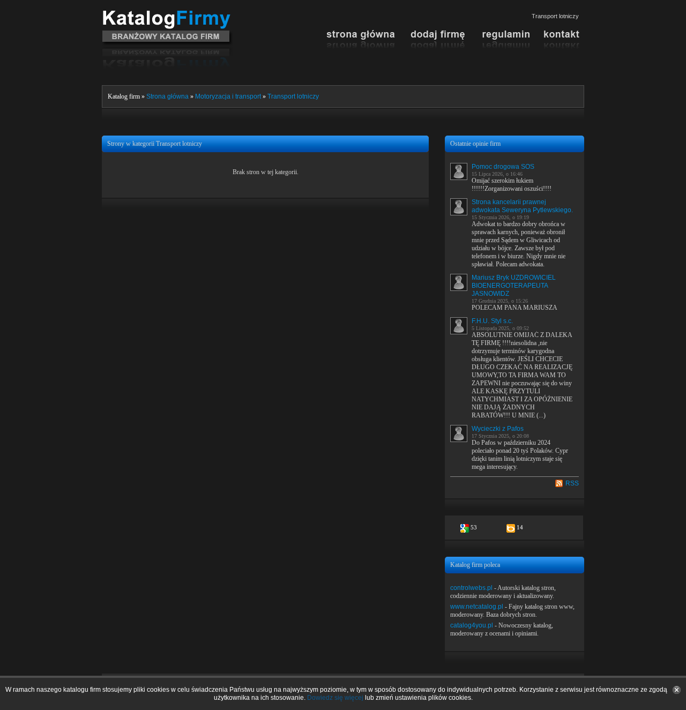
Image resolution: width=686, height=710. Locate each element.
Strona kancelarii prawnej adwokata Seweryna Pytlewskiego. (522, 206)
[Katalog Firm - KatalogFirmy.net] (167, 14)
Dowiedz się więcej (335, 697)
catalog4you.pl (471, 625)
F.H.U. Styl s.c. (492, 321)
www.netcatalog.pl (476, 606)
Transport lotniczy (293, 96)
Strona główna (167, 96)
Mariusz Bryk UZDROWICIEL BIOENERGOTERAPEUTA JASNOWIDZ (514, 285)
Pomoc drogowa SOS (503, 166)
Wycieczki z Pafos (498, 428)
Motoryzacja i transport (228, 96)
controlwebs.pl (471, 588)
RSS (572, 483)
